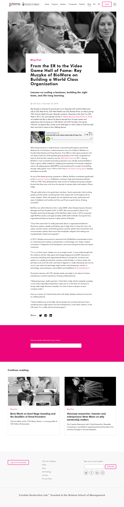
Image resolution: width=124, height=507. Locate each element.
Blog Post (36, 60)
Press (44, 468)
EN (94, 4)
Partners (82, 4)
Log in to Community (18, 462)
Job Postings (46, 472)
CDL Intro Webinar (49, 461)
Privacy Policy (47, 479)
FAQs (44, 465)
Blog (89, 4)
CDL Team (37, 104)
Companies (73, 4)
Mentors (63, 4)
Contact (45, 475)
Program (55, 4)
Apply (107, 4)
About (47, 4)
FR (99, 4)
